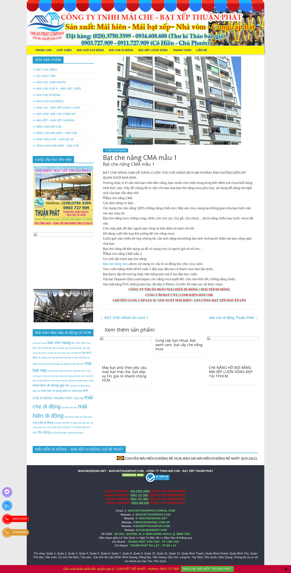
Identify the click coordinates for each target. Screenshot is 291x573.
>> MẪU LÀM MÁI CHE (47, 126)
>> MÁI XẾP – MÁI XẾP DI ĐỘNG (54, 120)
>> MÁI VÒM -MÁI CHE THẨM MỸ (54, 114)
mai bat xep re (80, 371)
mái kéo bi (69, 417)
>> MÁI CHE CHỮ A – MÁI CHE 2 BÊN (57, 88)
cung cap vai (54, 353)
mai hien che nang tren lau (55, 380)
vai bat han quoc (76, 432)
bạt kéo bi (69, 348)
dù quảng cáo (44, 357)
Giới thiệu (64, 50)
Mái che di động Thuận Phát (233, 318)
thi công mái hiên (59, 432)
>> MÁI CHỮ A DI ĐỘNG (48, 101)
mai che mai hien (51, 376)
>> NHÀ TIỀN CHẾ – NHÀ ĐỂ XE (53, 139)
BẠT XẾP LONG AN (42, 348)
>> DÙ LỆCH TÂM (44, 75)
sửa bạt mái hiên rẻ (63, 423)
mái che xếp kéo (69, 407)
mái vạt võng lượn (83, 417)
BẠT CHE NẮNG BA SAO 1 (124, 318)
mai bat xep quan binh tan (60, 371)
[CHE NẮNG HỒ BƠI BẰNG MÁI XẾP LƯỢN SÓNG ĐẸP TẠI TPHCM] (232, 339)
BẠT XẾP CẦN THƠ (81, 343)
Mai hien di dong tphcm (56, 390)
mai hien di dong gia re (51, 385)
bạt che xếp (58, 348)
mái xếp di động (43, 422)
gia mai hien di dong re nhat (65, 357)
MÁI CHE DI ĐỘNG (121, 50)
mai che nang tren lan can (72, 376)
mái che (78, 398)
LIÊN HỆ (201, 50)
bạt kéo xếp (80, 348)
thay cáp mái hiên (81, 423)
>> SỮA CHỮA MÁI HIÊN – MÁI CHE (56, 145)
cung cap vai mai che (71, 353)
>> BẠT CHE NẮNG (115, 150)
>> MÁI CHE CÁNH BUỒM (49, 82)
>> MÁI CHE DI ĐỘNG (47, 95)
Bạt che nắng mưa (116, 264)
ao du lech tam (40, 343)
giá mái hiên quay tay (53, 364)
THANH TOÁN (182, 50)
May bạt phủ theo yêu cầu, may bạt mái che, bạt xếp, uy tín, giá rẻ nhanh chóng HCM (124, 374)
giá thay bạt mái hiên (74, 364)
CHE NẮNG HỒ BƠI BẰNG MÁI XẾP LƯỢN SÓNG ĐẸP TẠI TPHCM (230, 371)
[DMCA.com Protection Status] (133, 474)
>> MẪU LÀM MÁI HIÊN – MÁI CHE (55, 133)
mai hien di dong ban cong (80, 380)
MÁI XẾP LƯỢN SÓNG (153, 50)
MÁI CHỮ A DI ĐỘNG (90, 50)
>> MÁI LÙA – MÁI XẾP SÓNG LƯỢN (56, 107)
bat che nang (59, 342)
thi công (44, 432)
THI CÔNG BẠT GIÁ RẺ (58, 427)
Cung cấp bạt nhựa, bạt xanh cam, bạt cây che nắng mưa (179, 344)
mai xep (77, 390)
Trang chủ (43, 50)
